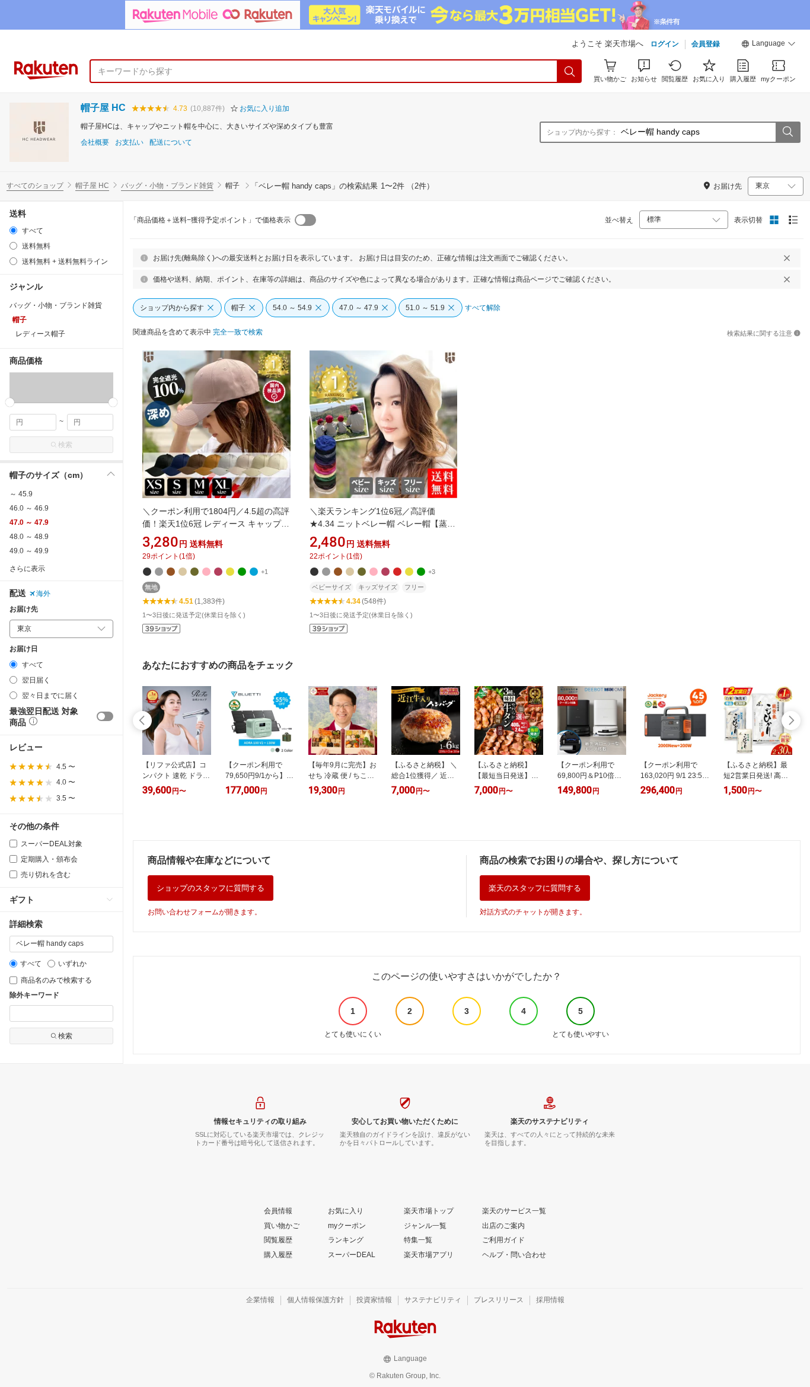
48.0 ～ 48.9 (29, 537)
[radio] (13, 230)
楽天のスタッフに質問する (535, 888)
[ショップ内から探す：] (787, 132)
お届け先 (23, 609)
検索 (65, 445)
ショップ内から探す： (582, 132)
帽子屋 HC (103, 108)
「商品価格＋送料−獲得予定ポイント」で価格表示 (210, 220)
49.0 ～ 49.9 (29, 551)
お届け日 (23, 649)
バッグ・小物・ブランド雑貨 (167, 185)
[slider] (9, 402)
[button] (768, 45)
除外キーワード (34, 995)
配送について (170, 142)
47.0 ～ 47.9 (29, 522)
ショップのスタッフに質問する (210, 888)
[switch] (105, 716)
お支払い (129, 142)
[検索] (570, 71)
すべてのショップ (35, 185)
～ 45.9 (21, 494)
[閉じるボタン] (787, 257)
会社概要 (95, 142)
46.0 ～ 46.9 (29, 508)
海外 (43, 593)
